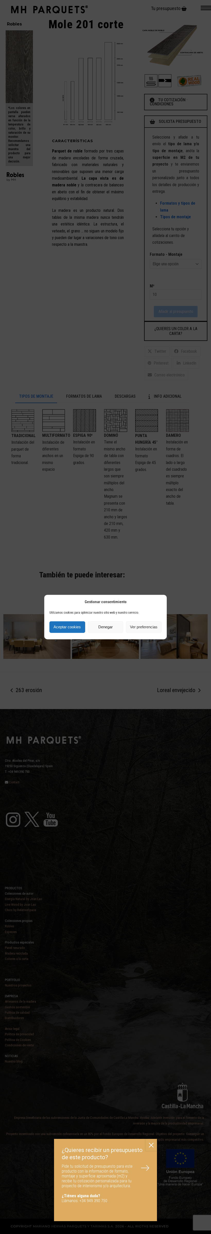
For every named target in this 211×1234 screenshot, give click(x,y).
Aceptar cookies (67, 627)
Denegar (105, 627)
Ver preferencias (143, 627)
